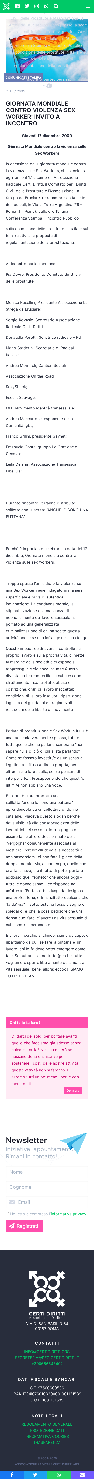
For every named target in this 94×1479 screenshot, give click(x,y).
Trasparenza (47, 1442)
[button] (87, 6)
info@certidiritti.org (47, 1351)
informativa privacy (68, 1214)
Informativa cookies (47, 1436)
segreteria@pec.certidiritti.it (47, 1357)
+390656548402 (47, 1363)
